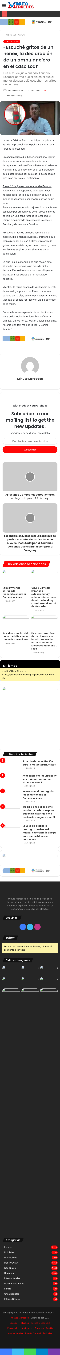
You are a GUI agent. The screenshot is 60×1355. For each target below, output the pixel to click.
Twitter (10, 937)
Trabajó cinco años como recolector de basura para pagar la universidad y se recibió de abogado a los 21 (39, 812)
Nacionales (10, 1268)
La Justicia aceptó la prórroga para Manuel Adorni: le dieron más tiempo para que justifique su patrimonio (39, 832)
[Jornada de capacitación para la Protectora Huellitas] (11, 766)
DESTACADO (18, 34)
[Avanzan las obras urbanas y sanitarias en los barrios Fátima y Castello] (11, 780)
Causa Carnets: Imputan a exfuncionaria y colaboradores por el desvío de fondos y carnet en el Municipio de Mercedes (44, 597)
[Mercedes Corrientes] (21, 5)
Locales (8, 1247)
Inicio (8, 34)
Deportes (9, 1273)
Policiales (9, 1252)
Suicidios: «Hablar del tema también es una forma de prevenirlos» (15, 636)
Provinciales (10, 1257)
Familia (8, 1288)
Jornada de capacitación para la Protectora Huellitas (39, 763)
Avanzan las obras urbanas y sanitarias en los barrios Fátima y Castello (39, 779)
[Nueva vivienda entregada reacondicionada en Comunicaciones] (16, 577)
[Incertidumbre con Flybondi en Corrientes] (49, 993)
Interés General (12, 1299)
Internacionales (12, 1278)
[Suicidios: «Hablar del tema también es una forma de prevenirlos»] (16, 622)
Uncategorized (11, 1294)
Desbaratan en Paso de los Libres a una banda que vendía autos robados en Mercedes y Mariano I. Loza (44, 641)
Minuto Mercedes (15, 90)
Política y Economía (14, 1283)
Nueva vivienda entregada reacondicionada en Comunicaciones (15, 592)
